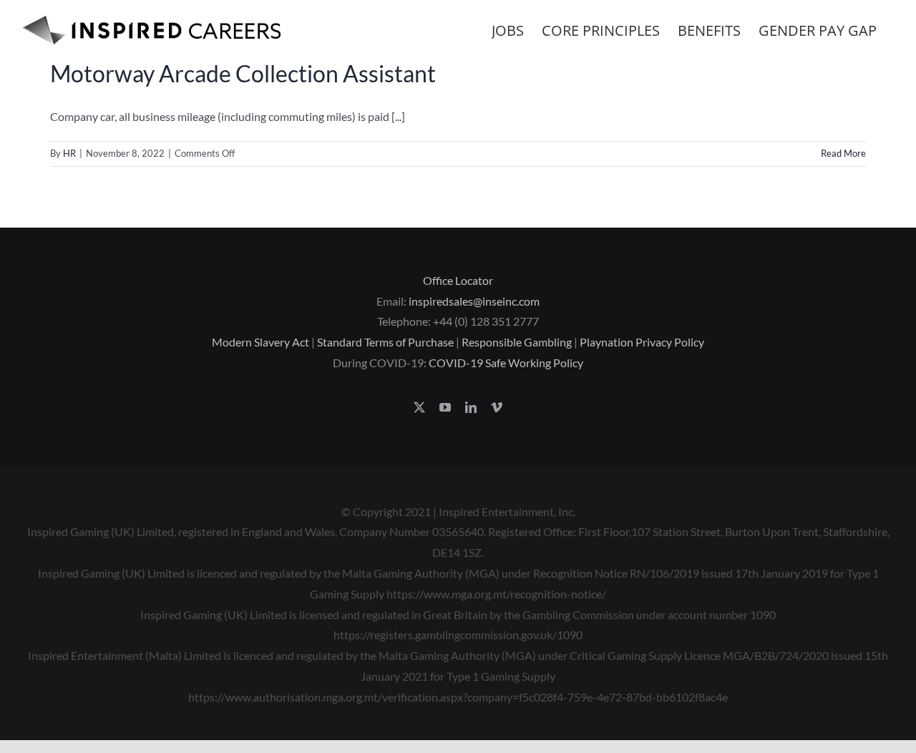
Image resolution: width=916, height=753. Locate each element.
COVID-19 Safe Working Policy (506, 362)
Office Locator (458, 280)
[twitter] (419, 407)
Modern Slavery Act (260, 342)
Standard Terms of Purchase (385, 342)
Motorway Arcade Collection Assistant (243, 73)
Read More (843, 153)
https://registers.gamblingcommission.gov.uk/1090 (458, 634)
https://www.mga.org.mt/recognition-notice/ (496, 594)
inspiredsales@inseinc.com (474, 301)
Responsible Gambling (517, 342)
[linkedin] (471, 407)
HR (69, 153)
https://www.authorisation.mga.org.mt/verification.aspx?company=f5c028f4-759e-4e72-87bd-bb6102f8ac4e (458, 697)
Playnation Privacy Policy (642, 342)
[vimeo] (496, 407)
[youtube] (445, 407)
